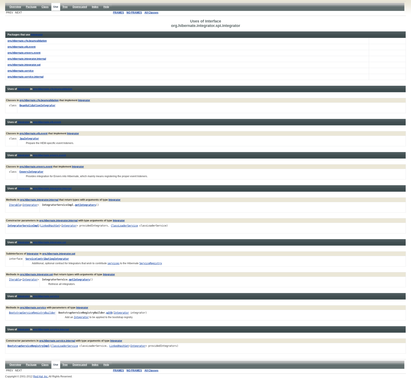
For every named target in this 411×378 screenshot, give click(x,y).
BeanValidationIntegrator (37, 105)
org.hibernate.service (46, 296)
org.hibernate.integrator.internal (52, 188)
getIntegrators (85, 204)
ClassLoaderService (124, 225)
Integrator (37, 34)
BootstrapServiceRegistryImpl (28, 345)
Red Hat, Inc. (40, 376)
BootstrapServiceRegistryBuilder (32, 312)
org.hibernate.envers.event (49, 155)
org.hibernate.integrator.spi (49, 242)
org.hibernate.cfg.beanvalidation (52, 88)
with (109, 312)
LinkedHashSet (50, 225)
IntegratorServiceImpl (23, 225)
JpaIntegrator (29, 138)
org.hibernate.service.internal (51, 329)
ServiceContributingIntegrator (47, 258)
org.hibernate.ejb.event (47, 122)
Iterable (15, 204)
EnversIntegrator (31, 171)
